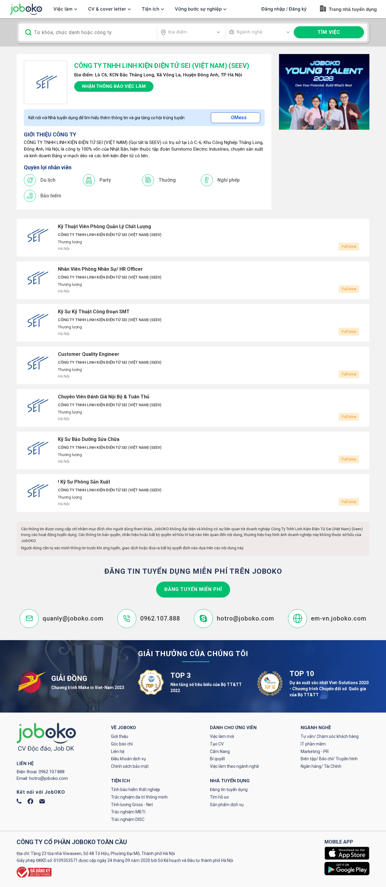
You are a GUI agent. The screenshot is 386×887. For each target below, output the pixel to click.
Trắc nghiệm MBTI (128, 811)
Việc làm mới (222, 736)
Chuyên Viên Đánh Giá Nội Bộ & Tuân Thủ (193, 407)
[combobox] (190, 32)
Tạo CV (217, 744)
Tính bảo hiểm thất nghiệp (135, 789)
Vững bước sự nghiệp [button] (198, 9)
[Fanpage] (30, 803)
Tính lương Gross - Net (132, 804)
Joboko (26, 9)
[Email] (42, 802)
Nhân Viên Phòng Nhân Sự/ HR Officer (193, 280)
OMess (239, 117)
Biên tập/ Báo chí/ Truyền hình (329, 758)
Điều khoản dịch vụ (128, 758)
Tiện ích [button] (150, 9)
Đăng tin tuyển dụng (229, 789)
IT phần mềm (313, 744)
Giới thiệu (119, 736)
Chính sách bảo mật (130, 766)
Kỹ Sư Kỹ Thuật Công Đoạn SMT (193, 322)
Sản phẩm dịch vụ (227, 804)
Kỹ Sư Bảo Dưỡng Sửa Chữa (193, 450)
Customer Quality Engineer (193, 365)
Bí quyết (217, 758)
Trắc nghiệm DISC (127, 819)
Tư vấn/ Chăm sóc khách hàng (330, 736)
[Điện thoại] (19, 802)
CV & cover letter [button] (107, 9)
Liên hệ (117, 751)
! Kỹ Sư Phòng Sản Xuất (193, 493)
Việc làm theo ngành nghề (234, 766)
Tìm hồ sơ (219, 797)
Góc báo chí (122, 744)
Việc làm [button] (62, 9)
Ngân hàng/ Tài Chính (321, 766)
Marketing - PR (315, 751)
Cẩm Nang (220, 751)
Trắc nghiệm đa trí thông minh (139, 797)
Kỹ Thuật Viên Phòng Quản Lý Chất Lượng (193, 237)
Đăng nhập (273, 9)
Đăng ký (298, 9)
